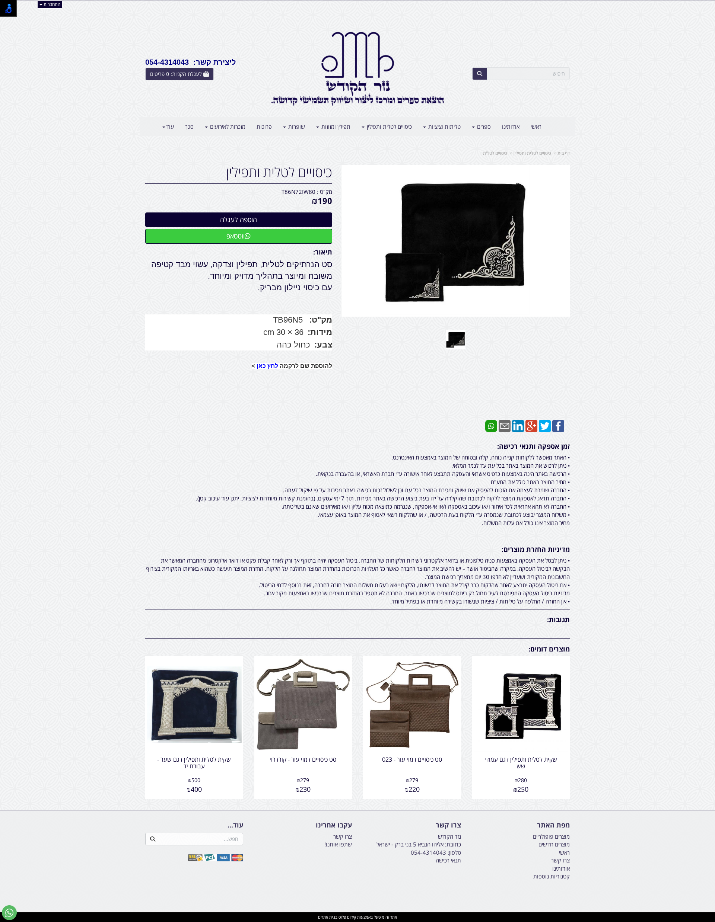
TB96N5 (288, 319)
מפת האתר (553, 825)
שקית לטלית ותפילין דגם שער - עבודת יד (194, 762)
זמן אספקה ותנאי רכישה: (533, 446)
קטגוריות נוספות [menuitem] (551, 876)
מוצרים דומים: (549, 648)
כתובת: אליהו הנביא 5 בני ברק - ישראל (418, 844)
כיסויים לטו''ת (495, 153)
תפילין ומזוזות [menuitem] (335, 126)
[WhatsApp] (491, 425)
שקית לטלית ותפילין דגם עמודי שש (520, 762)
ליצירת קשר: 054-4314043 (190, 62)
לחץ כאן (267, 366)
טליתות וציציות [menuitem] (444, 126)
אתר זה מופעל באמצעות (357, 917)
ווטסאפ (235, 235)
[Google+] (531, 425)
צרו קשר (448, 825)
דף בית (563, 153)
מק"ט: (320, 319)
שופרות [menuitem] (296, 126)
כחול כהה (293, 344)
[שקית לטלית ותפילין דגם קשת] (455, 339)
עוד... (235, 825)
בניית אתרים (327, 917)
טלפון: (454, 852)
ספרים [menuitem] (483, 126)
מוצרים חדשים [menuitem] (554, 844)
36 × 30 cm (283, 332)
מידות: (320, 332)
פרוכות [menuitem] (264, 126)
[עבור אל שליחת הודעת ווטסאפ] (9, 912)
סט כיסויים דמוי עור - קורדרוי (303, 759)
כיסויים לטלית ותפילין (532, 153)
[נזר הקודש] (357, 69)
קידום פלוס (346, 917)
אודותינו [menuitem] (510, 126)
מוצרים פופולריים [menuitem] (551, 836)
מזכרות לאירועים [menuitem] (227, 126)
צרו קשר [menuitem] (560, 860)
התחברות (51, 4)
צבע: (322, 344)
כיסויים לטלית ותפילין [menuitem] (388, 126)
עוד (170, 126)
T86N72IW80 (298, 191)
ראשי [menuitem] (536, 126)
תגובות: (558, 619)
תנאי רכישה (448, 860)
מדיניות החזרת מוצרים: (536, 549)
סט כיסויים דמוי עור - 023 (412, 759)
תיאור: (322, 251)
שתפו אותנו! (338, 844)
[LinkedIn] (518, 425)
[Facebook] (558, 425)
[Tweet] (545, 425)
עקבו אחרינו (334, 825)
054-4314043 (428, 852)
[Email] (505, 425)
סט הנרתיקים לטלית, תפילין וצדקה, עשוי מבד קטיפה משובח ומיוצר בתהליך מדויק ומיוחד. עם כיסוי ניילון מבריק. (241, 276)
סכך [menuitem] (189, 126)
